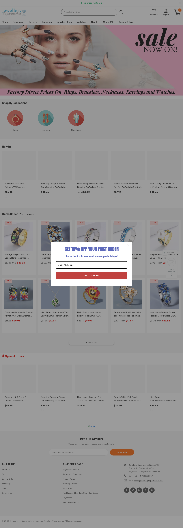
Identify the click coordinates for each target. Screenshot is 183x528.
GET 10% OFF (92, 275)
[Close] (128, 245)
